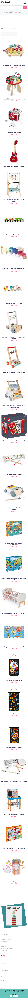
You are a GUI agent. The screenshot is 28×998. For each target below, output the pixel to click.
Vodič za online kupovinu (6, 960)
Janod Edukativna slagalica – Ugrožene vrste (14, 579)
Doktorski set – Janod (14, 133)
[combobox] (9, 34)
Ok (11, 996)
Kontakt (2, 980)
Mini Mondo (9, 12)
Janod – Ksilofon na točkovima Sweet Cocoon (14, 509)
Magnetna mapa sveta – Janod (14, 647)
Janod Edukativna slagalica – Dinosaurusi (14, 544)
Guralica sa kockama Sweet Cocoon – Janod (14, 338)
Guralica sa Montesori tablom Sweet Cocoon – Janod (14, 406)
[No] (26, 993)
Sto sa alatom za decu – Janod (14, 815)
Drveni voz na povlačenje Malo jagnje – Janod (14, 269)
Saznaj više (15, 996)
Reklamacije (3, 976)
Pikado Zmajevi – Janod (14, 748)
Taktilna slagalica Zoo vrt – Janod (14, 848)
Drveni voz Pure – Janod (14, 304)
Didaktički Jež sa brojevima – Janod (14, 65)
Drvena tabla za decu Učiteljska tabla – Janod (14, 200)
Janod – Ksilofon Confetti (14, 474)
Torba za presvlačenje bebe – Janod (14, 882)
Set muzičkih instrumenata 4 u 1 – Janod (14, 781)
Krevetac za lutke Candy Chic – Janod (14, 613)
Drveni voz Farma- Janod (14, 235)
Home (3, 12)
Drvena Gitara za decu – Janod (14, 166)
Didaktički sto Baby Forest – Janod (14, 99)
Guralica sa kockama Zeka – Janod (14, 372)
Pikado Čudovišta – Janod (14, 680)
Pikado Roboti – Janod (14, 714)
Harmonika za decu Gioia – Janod (14, 441)
